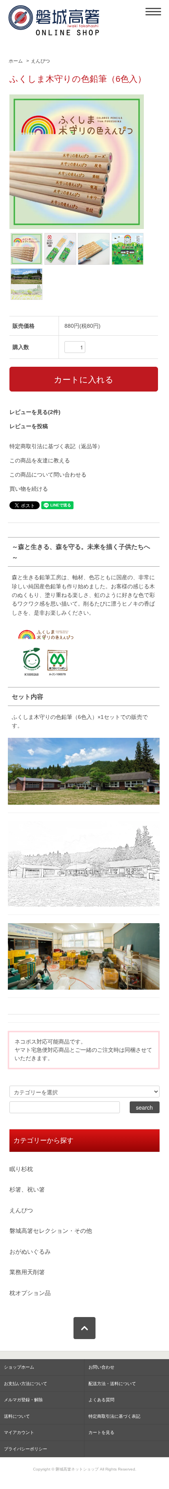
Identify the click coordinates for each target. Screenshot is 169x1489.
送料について (17, 1416)
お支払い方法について (25, 1383)
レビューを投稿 (28, 426)
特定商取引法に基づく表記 (114, 1416)
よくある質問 (101, 1399)
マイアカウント (19, 1432)
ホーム (16, 61)
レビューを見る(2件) (35, 412)
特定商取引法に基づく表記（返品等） (56, 446)
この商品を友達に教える (39, 460)
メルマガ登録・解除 (23, 1399)
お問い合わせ (101, 1367)
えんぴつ (40, 61)
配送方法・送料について (112, 1383)
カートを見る (101, 1432)
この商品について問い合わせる (47, 474)
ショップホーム (19, 1367)
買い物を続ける (28, 489)
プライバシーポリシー (25, 1449)
